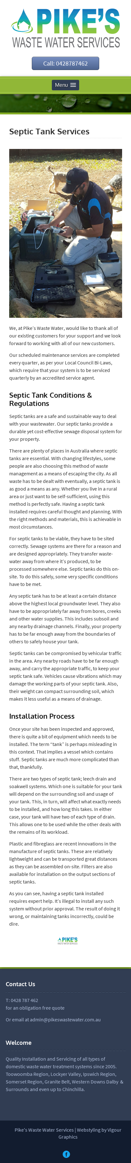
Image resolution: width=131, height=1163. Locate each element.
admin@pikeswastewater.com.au (65, 1019)
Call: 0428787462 (65, 63)
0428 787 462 (24, 1000)
